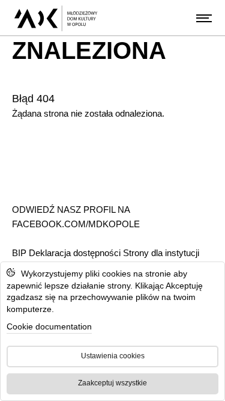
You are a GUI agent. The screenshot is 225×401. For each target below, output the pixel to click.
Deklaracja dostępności (75, 253)
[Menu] (204, 18)
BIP (20, 253)
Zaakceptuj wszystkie (112, 383)
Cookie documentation (49, 326)
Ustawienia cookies (113, 356)
